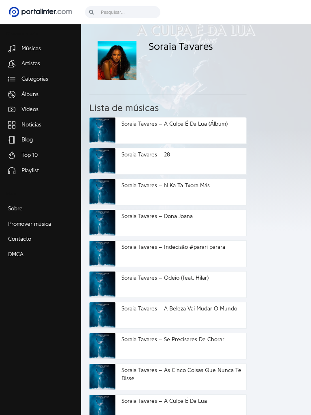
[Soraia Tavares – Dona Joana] (102, 223)
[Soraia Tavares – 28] (102, 161)
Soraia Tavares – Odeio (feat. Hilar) (165, 278)
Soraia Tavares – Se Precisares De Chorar (172, 339)
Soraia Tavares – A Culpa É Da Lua (164, 401)
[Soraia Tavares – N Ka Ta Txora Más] (102, 192)
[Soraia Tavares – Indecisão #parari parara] (102, 254)
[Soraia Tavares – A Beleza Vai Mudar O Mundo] (102, 315)
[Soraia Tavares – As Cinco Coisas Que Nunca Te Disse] (102, 377)
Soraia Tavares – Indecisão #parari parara (173, 247)
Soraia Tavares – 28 (145, 155)
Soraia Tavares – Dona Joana (157, 216)
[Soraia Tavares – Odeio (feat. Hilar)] (102, 284)
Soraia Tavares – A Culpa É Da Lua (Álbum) (174, 124)
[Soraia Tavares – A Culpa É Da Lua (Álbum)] (102, 130)
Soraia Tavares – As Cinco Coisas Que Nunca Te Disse (181, 374)
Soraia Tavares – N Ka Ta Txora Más (165, 185)
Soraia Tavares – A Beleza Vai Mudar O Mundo (179, 309)
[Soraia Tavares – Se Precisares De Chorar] (102, 346)
